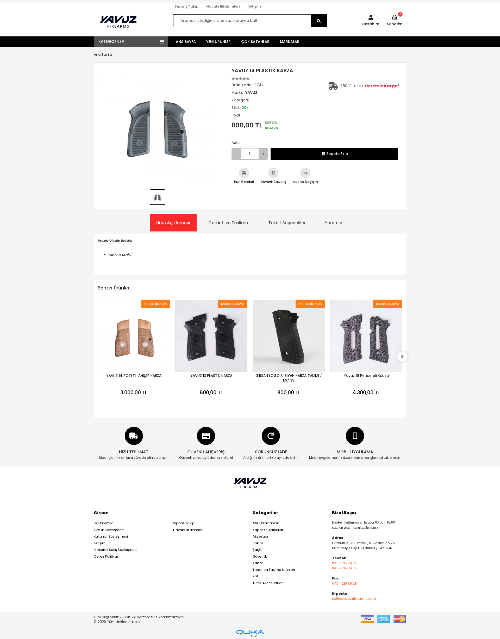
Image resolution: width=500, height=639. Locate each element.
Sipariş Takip (186, 6)
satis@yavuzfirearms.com (354, 598)
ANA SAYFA (186, 41)
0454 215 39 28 (344, 583)
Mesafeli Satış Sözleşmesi (115, 549)
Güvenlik (260, 556)
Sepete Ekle (337, 153)
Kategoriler (265, 513)
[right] (402, 356)
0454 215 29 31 (344, 563)
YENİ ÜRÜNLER (218, 41)
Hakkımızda (104, 523)
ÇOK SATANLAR (255, 41)
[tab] (173, 222)
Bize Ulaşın (344, 513)
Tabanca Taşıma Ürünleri (274, 569)
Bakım (258, 543)
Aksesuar (260, 536)
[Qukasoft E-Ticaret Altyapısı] (250, 633)
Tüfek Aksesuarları (268, 582)
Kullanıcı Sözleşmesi (111, 536)
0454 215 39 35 (344, 568)
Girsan (101, 513)
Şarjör (258, 549)
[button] (371, 20)
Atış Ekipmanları (266, 523)
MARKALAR (289, 41)
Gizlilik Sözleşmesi (109, 529)
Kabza (258, 562)
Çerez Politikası (107, 556)
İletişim (254, 6)
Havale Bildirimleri (223, 6)
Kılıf (255, 576)
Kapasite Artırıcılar (268, 529)
